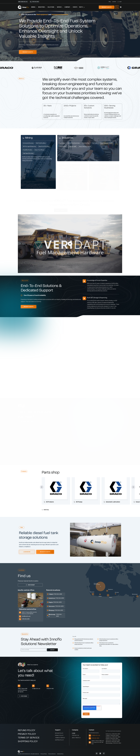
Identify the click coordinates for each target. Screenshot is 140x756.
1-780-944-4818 (35, 1)
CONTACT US (75, 735)
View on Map (24, 438)
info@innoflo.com (23, 1)
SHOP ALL (46, 509)
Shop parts (104, 172)
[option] (56, 491)
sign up (52, 649)
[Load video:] (70, 243)
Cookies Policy (60, 753)
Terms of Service (51, 753)
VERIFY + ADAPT (60, 210)
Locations (114, 1)
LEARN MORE (86, 359)
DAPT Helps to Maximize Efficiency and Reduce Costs (97, 354)
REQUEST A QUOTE (28, 52)
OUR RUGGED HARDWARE (76, 210)
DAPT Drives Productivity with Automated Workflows (96, 352)
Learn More (26, 551)
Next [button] (133, 487)
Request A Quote (106, 7)
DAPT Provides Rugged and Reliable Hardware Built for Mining (99, 356)
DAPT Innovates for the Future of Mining (93, 351)
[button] (33, 7)
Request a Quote (28, 306)
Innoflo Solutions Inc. (26, 753)
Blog (110, 1)
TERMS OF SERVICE (29, 738)
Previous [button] (42, 487)
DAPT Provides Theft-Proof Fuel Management (95, 349)
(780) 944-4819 (25, 618)
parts (81, 7)
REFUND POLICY (26, 730)
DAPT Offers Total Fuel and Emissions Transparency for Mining (99, 347)
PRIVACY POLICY (27, 734)
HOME (73, 733)
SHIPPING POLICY (28, 741)
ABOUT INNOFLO (76, 737)
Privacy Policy (44, 753)
